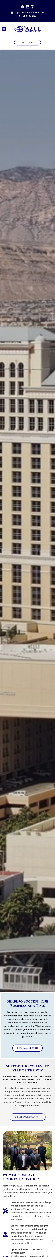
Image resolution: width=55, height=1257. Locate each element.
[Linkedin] (27, 6)
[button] (52, 1241)
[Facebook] (22, 6)
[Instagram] (32, 6)
